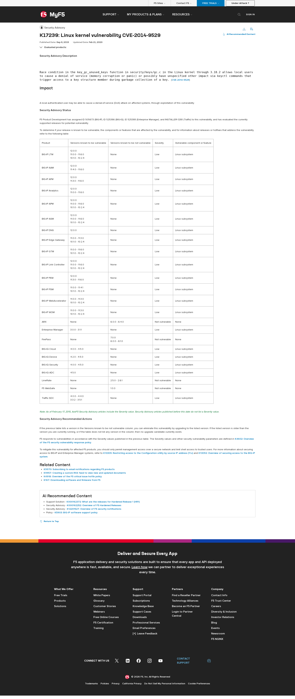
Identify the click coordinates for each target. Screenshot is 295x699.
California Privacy (132, 683)
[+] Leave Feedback (145, 633)
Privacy (116, 683)
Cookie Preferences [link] (199, 683)
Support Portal (142, 595)
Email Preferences (144, 628)
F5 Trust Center (221, 600)
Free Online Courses (106, 617)
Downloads (140, 617)
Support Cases (142, 611)
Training (98, 628)
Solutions (60, 606)
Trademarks (91, 683)
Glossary (98, 600)
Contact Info (219, 595)
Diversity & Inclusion (224, 611)
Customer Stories (104, 606)
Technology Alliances (185, 600)
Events (215, 628)
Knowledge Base (143, 606)
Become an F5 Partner (186, 606)
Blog (214, 622)
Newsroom (218, 633)
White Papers (101, 595)
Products (60, 600)
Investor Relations (222, 617)
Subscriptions (141, 600)
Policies (105, 683)
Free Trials (60, 595)
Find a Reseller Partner (186, 595)
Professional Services (146, 622)
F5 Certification (103, 622)
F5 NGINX (217, 639)
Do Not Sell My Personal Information (164, 683)
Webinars (99, 611)
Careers (216, 606)
